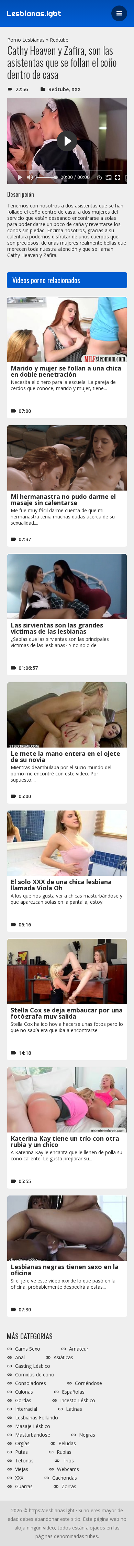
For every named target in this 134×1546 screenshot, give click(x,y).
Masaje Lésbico (32, 1426)
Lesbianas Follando (36, 1417)
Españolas (73, 1392)
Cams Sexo (27, 1349)
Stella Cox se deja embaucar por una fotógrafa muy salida (67, 1013)
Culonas (24, 1392)
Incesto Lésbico (77, 1400)
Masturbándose (32, 1435)
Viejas (21, 1469)
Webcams (68, 1469)
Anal (20, 1357)
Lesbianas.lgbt (34, 13)
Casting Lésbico (32, 1366)
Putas (21, 1452)
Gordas (23, 1400)
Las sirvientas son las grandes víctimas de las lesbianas (57, 628)
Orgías (22, 1443)
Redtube (59, 39)
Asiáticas (63, 1357)
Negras (87, 1435)
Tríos (68, 1460)
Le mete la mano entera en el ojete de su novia (65, 756)
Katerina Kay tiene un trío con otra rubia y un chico (65, 1141)
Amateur (78, 1349)
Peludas (67, 1443)
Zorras (69, 1486)
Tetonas (24, 1460)
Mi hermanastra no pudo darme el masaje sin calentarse (63, 499)
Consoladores (30, 1383)
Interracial (26, 1409)
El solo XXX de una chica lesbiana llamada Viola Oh (61, 885)
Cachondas (64, 1478)
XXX (76, 89)
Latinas (74, 1409)
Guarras (24, 1486)
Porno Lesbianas (26, 39)
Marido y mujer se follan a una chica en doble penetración (66, 371)
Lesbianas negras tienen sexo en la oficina (65, 1270)
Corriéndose (88, 1383)
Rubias (64, 1452)
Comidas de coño (34, 1374)
